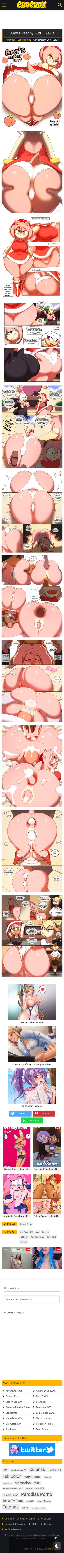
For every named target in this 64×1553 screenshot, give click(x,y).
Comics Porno (24, 40)
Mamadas (23, 1483)
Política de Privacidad (15, 1524)
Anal (37, 1232)
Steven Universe (44, 1501)
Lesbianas (7, 1483)
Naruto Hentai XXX (35, 1488)
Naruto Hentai (43, 1418)
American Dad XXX (45, 1390)
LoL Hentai (11, 1412)
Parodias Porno (37, 1237)
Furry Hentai (32, 1477)
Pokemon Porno (44, 1423)
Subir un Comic (27, 1518)
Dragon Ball (54, 1470)
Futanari (47, 1477)
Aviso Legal (46, 1518)
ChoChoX (11, 40)
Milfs (37, 1483)
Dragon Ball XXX (14, 1401)
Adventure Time (14, 1390)
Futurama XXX (43, 1407)
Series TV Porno (12, 1501)
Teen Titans (42, 1429)
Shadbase (11, 1429)
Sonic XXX (51, 1237)
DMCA (35, 1524)
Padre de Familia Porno (18, 1407)
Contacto (9, 1518)
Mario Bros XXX (14, 1418)
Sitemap (48, 1524)
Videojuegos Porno (39, 1508)
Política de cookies (14, 1529)
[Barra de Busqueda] (60, 5)
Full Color (24, 1237)
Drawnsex (41, 1401)
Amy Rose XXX (26, 1232)
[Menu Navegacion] (4, 5)
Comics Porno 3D (18, 1470)
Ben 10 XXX (42, 1396)
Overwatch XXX (13, 1423)
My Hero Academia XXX (12, 1488)
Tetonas (23, 1242)
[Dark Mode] (57, 1546)
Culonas (45, 1232)
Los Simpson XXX (45, 1412)
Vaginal (25, 1507)
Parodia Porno (10, 1495)
